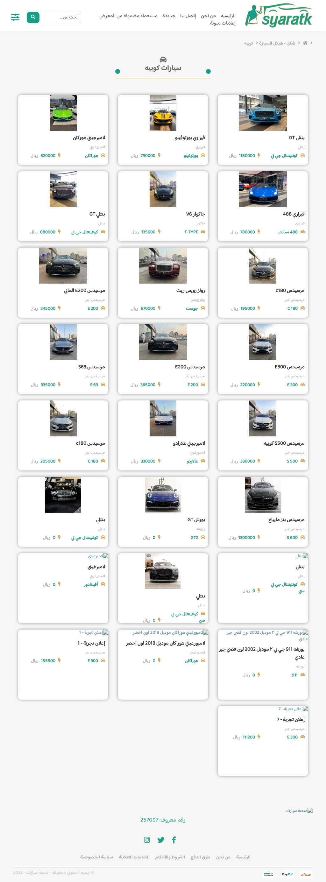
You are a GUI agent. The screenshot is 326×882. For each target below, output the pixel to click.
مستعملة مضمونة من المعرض (128, 16)
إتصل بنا (188, 16)
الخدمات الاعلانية (134, 857)
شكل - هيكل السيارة (277, 43)
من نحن (208, 16)
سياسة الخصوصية (96, 857)
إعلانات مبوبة (223, 23)
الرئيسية (228, 16)
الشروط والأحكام (170, 857)
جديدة (168, 16)
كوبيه (249, 43)
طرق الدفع (200, 857)
